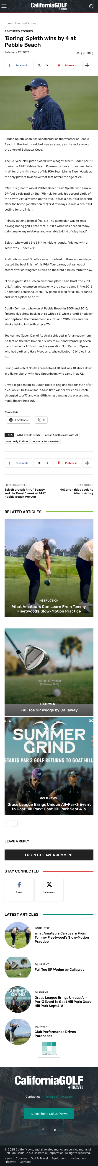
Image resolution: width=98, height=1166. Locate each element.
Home (8, 23)
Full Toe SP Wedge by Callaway (49, 710)
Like (19, 882)
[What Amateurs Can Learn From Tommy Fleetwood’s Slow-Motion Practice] (49, 568)
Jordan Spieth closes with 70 (61, 435)
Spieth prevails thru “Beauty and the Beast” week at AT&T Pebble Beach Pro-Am (25, 493)
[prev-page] (7, 823)
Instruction (48, 600)
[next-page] (15, 823)
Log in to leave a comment (49, 855)
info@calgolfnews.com (57, 1096)
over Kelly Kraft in (17, 441)
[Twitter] (55, 1130)
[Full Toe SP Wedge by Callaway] (49, 667)
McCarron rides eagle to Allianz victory (76, 491)
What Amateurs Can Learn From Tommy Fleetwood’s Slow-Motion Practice (49, 608)
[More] (87, 65)
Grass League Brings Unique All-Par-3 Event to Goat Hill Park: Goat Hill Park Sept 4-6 (49, 806)
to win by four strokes (45, 441)
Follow (49, 882)
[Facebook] (43, 1130)
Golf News (48, 798)
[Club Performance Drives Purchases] (18, 1031)
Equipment (48, 704)
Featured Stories (25, 23)
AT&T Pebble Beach (28, 435)
